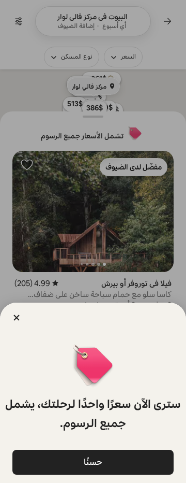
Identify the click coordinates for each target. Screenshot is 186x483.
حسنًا (93, 462)
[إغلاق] (16, 318)
